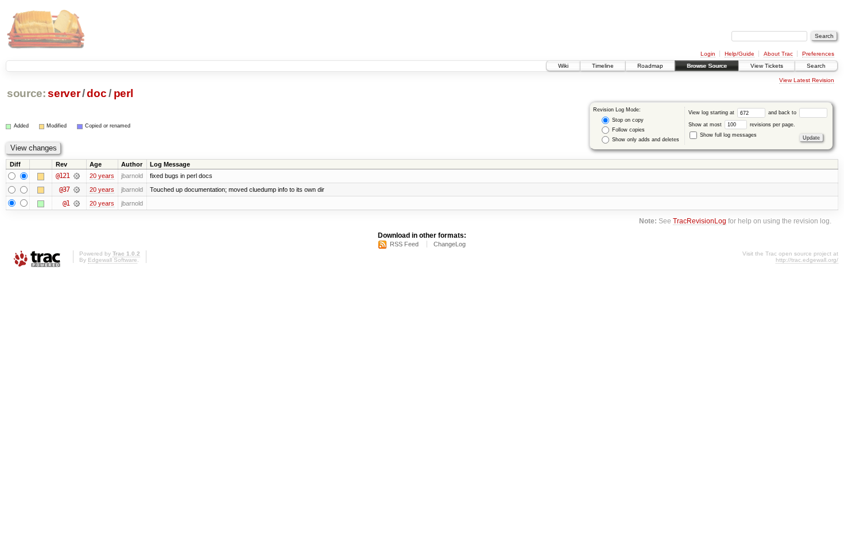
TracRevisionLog (699, 221)
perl (123, 93)
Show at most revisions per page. (741, 124)
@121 (62, 176)
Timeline (603, 66)
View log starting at (712, 112)
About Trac (778, 54)
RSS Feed (404, 244)
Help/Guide (739, 54)
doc (96, 93)
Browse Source (707, 66)
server (64, 93)
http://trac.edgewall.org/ (807, 260)
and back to (783, 112)
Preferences (818, 54)
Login (707, 54)
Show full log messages (727, 135)
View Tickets (766, 66)
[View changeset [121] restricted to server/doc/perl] (76, 176)
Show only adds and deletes (644, 139)
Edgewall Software (112, 260)
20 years (102, 175)
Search (816, 66)
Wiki (563, 66)
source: (26, 93)
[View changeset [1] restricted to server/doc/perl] (76, 203)
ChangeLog (449, 244)
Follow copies (627, 130)
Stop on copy (627, 120)
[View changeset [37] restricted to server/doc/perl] (76, 189)
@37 (64, 189)
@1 (66, 203)
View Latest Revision (806, 80)
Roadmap (650, 66)
